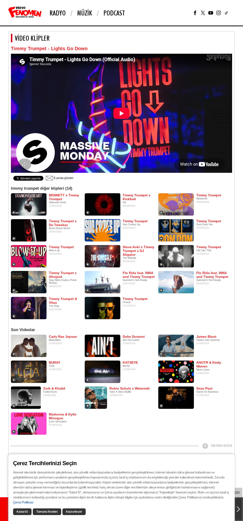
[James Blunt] (176, 345)
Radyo (58, 13)
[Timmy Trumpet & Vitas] (29, 307)
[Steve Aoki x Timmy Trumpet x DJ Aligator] (102, 256)
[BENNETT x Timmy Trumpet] (29, 204)
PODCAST (114, 13)
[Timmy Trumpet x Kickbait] (102, 204)
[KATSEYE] (102, 371)
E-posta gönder (63, 178)
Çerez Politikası (23, 502)
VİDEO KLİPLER (32, 38)
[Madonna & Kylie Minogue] (29, 423)
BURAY (54, 362)
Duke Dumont (134, 336)
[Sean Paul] (176, 397)
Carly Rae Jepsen (63, 336)
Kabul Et (22, 511)
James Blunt (206, 336)
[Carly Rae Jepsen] (29, 345)
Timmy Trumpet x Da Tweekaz (63, 223)
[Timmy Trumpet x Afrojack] (29, 282)
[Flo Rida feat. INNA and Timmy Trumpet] (102, 282)
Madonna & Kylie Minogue (62, 416)
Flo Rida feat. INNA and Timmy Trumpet (139, 275)
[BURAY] (29, 371)
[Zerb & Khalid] (26, 397)
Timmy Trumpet (208, 195)
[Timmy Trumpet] (176, 204)
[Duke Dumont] (102, 345)
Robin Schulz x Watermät (129, 388)
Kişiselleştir (74, 511)
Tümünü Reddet (47, 511)
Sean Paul (204, 388)
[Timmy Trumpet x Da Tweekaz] (29, 230)
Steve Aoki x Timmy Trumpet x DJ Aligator (138, 250)
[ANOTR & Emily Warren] (176, 371)
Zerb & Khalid (54, 388)
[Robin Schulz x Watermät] (96, 397)
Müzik (84, 13)
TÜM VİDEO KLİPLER (221, 446)
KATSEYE (130, 362)
